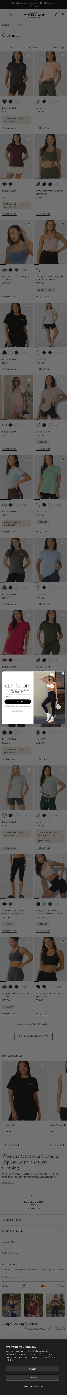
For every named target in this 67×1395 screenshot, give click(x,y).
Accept (32, 1368)
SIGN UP (17, 701)
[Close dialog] (63, 673)
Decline (32, 1377)
